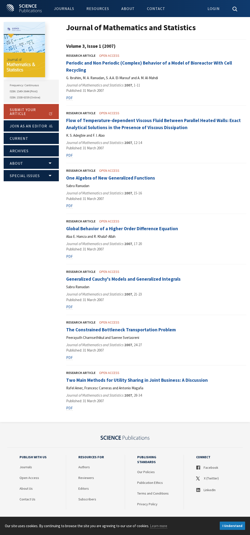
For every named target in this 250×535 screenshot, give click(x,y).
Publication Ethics (150, 482)
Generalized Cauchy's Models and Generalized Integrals (123, 279)
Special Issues (25, 175)
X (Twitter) (211, 478)
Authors (84, 467)
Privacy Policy (147, 504)
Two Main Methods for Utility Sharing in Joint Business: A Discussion (137, 380)
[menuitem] (64, 8)
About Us (26, 488)
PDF (69, 98)
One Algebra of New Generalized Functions (110, 178)
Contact (156, 8)
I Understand (232, 526)
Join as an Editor (28, 126)
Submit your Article (23, 111)
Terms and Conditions (153, 493)
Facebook (210, 467)
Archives (19, 150)
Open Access (29, 478)
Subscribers (87, 499)
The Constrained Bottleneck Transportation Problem (121, 330)
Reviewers (86, 478)
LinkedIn (209, 490)
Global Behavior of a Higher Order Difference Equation (122, 228)
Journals (64, 8)
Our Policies (146, 472)
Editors (83, 488)
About (128, 8)
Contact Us (27, 499)
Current (19, 138)
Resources (97, 8)
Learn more (158, 526)
